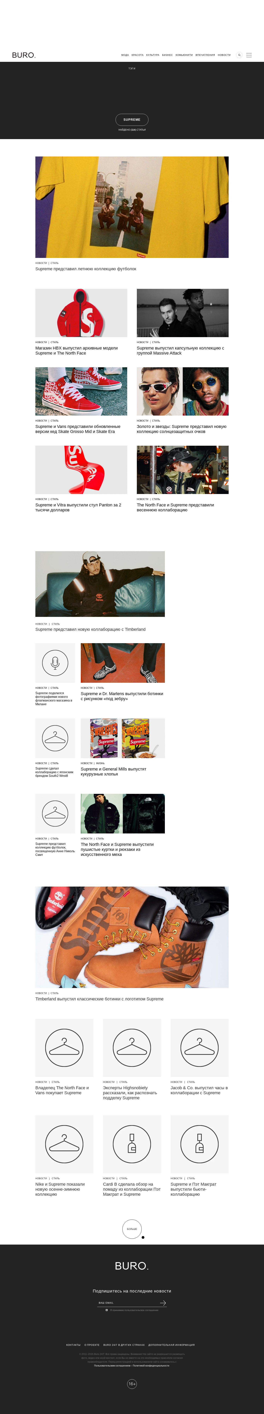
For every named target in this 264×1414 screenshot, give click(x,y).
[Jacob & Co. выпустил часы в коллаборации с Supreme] (200, 1048)
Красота (138, 55)
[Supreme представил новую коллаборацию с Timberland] (100, 585)
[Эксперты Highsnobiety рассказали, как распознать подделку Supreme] (132, 1048)
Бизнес (167, 55)
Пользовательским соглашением (112, 1365)
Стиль (55, 263)
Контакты (73, 1345)
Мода (125, 55)
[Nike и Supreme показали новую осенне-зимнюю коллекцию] (64, 1144)
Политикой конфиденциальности (151, 1365)
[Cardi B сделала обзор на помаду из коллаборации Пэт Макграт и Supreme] (132, 1144)
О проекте (92, 1345)
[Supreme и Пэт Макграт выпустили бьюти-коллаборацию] (200, 1144)
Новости (224, 55)
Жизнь (100, 763)
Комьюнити (184, 55)
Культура (152, 55)
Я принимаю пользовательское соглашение (134, 1310)
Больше (132, 1229)
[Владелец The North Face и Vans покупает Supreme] (64, 1048)
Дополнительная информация (171, 1345)
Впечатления (205, 55)
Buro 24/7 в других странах (124, 1345)
